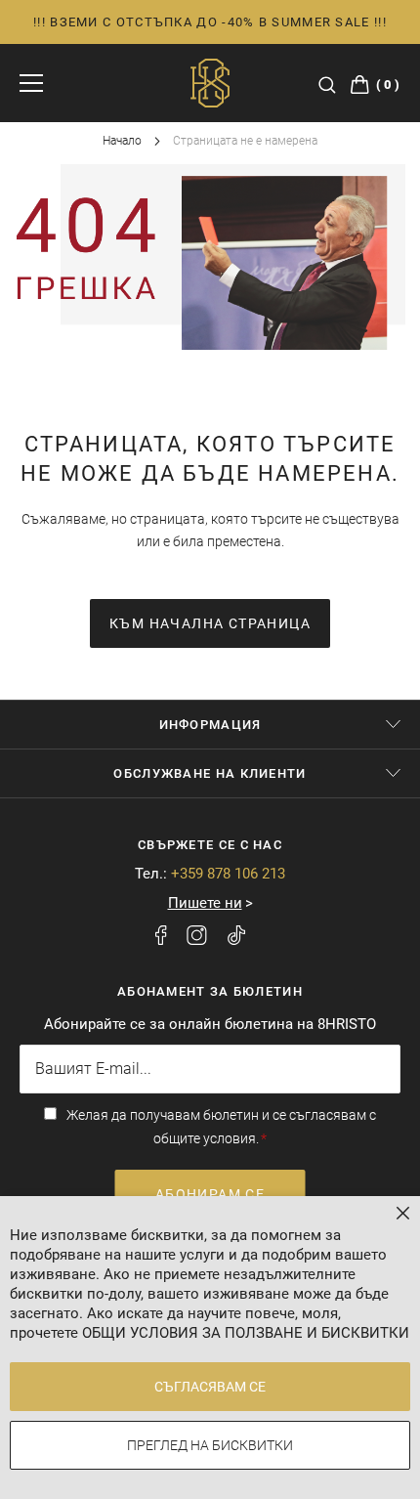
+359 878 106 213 (228, 873)
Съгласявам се (210, 1386)
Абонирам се (210, 1194)
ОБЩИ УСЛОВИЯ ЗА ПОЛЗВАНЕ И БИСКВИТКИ (245, 1333)
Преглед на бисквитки (210, 1445)
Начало (124, 141)
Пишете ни (205, 903)
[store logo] (210, 83)
